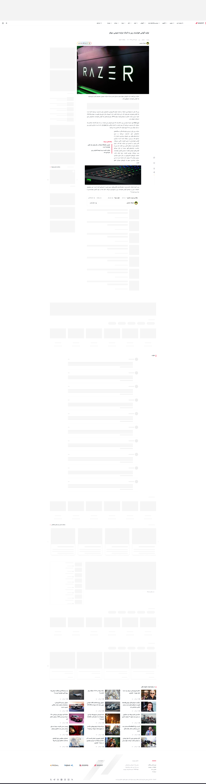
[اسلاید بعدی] (48, 180)
